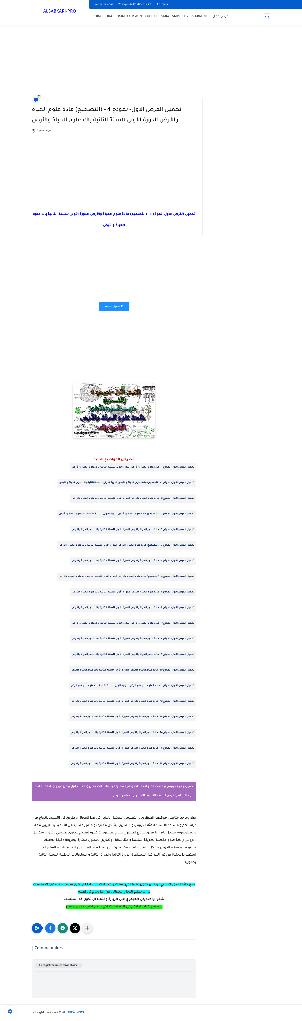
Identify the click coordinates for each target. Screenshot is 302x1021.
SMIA (165, 16)
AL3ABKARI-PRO (59, 11)
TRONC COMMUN (129, 16)
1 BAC (109, 16)
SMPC (176, 16)
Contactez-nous (103, 4)
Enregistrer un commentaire (58, 965)
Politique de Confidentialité (134, 4)
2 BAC (97, 16)
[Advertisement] (151, 61)
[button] (50, 928)
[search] (267, 17)
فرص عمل (220, 16)
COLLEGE (151, 16)
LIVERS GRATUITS (197, 16)
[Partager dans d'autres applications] (87, 928)
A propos (162, 4)
